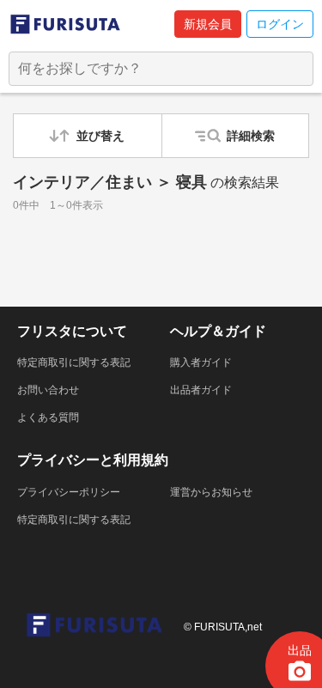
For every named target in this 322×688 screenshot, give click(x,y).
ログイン (280, 24)
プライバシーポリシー (68, 492)
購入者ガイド (201, 362)
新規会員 (208, 24)
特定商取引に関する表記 (74, 362)
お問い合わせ (48, 390)
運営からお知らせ (211, 492)
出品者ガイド (201, 390)
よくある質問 (48, 417)
